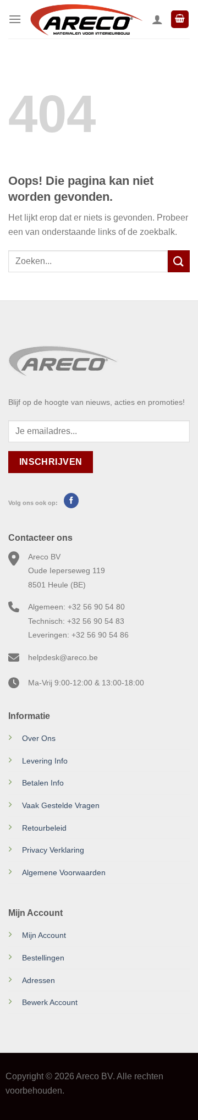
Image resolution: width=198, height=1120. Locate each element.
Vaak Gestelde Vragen (61, 805)
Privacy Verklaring (53, 850)
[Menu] (14, 19)
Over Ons (39, 738)
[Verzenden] (179, 261)
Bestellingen (43, 957)
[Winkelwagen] (180, 19)
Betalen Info (43, 782)
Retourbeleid (44, 827)
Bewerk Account (50, 1002)
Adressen (38, 980)
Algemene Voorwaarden (64, 872)
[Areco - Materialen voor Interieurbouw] (87, 19)
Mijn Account (44, 935)
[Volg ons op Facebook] (71, 500)
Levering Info (45, 760)
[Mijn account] (157, 19)
